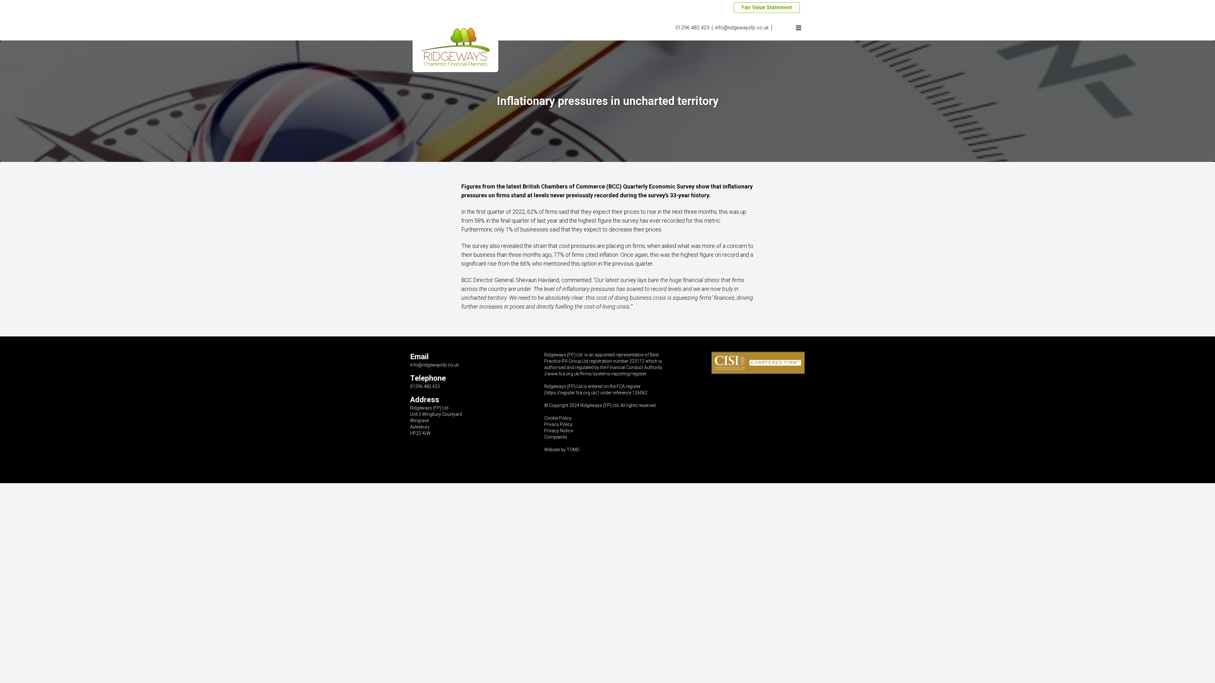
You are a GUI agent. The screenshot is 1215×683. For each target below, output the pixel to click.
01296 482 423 (692, 28)
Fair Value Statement (767, 7)
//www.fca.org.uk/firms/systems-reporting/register (595, 373)
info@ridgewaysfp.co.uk (742, 28)
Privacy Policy (558, 424)
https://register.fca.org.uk (571, 392)
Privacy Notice (558, 430)
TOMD (573, 449)
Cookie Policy (557, 418)
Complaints (555, 437)
